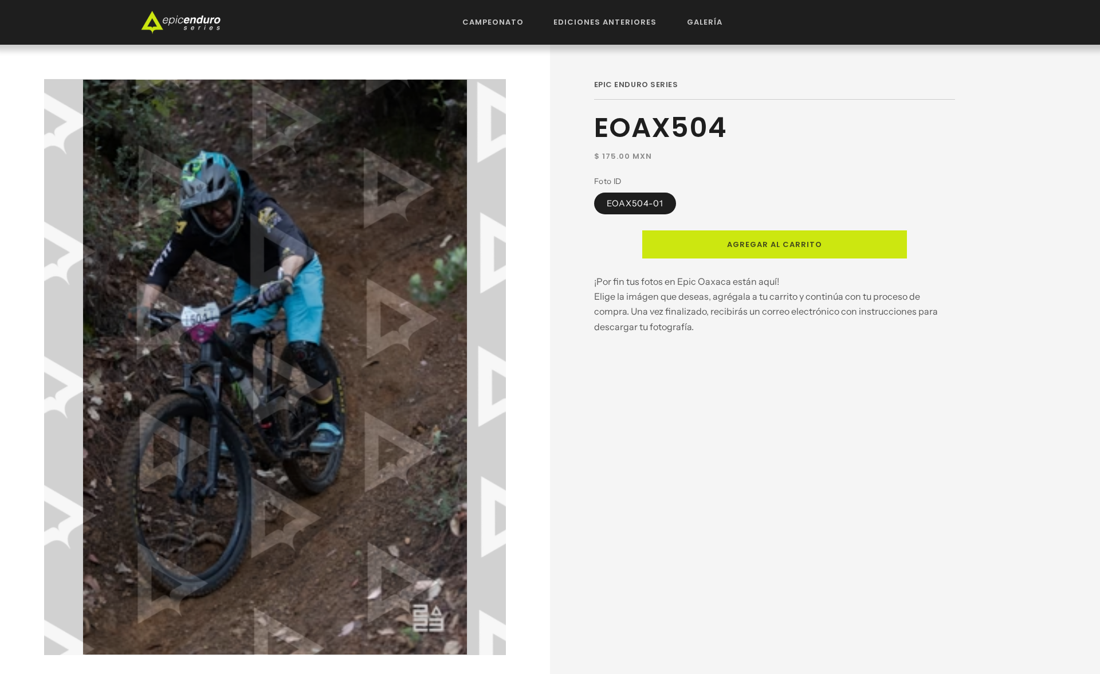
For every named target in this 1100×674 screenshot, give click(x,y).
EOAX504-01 (635, 203)
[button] (493, 22)
